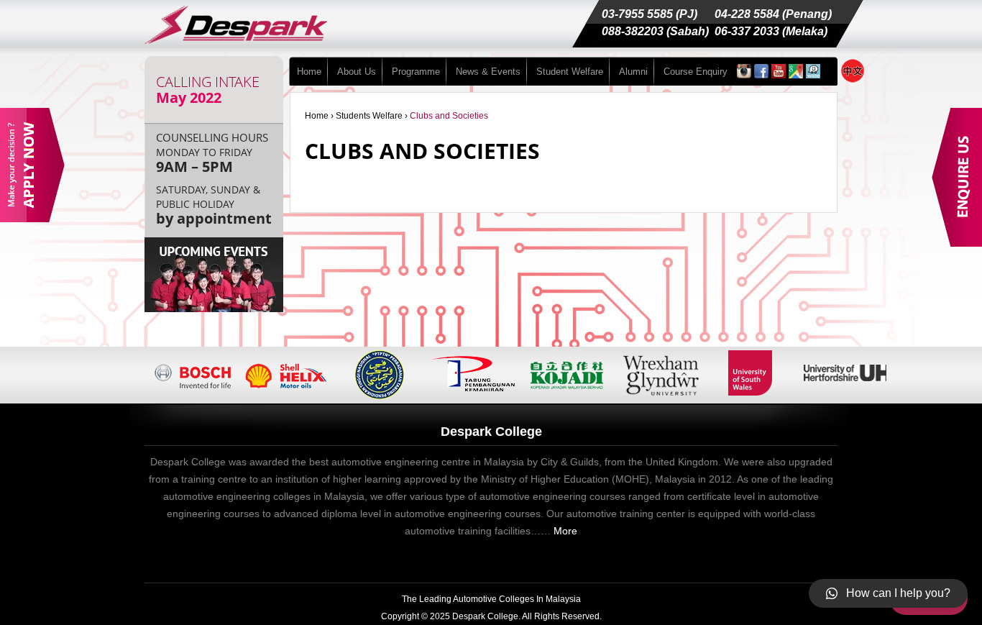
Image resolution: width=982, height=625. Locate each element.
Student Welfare (569, 71)
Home (309, 71)
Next (871, 375)
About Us (356, 71)
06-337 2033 (747, 31)
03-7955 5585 (637, 14)
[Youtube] (778, 74)
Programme (416, 71)
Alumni (633, 71)
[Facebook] (761, 74)
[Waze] (813, 74)
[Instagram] (744, 74)
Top (947, 590)
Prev (168, 375)
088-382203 (633, 31)
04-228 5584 (747, 14)
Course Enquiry (696, 71)
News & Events (488, 71)
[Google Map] (796, 74)
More (565, 531)
